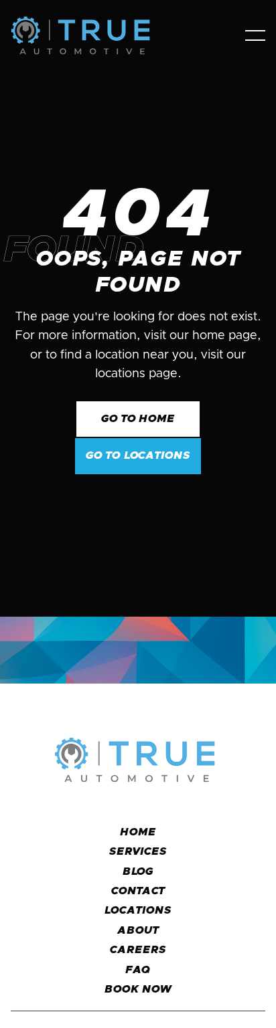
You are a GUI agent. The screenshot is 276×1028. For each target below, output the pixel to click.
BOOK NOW (138, 989)
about (138, 930)
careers (138, 949)
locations (138, 910)
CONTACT (138, 891)
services (138, 851)
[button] (255, 35)
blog (138, 871)
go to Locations (138, 455)
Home (138, 832)
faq (138, 969)
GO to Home (138, 418)
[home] (92, 35)
